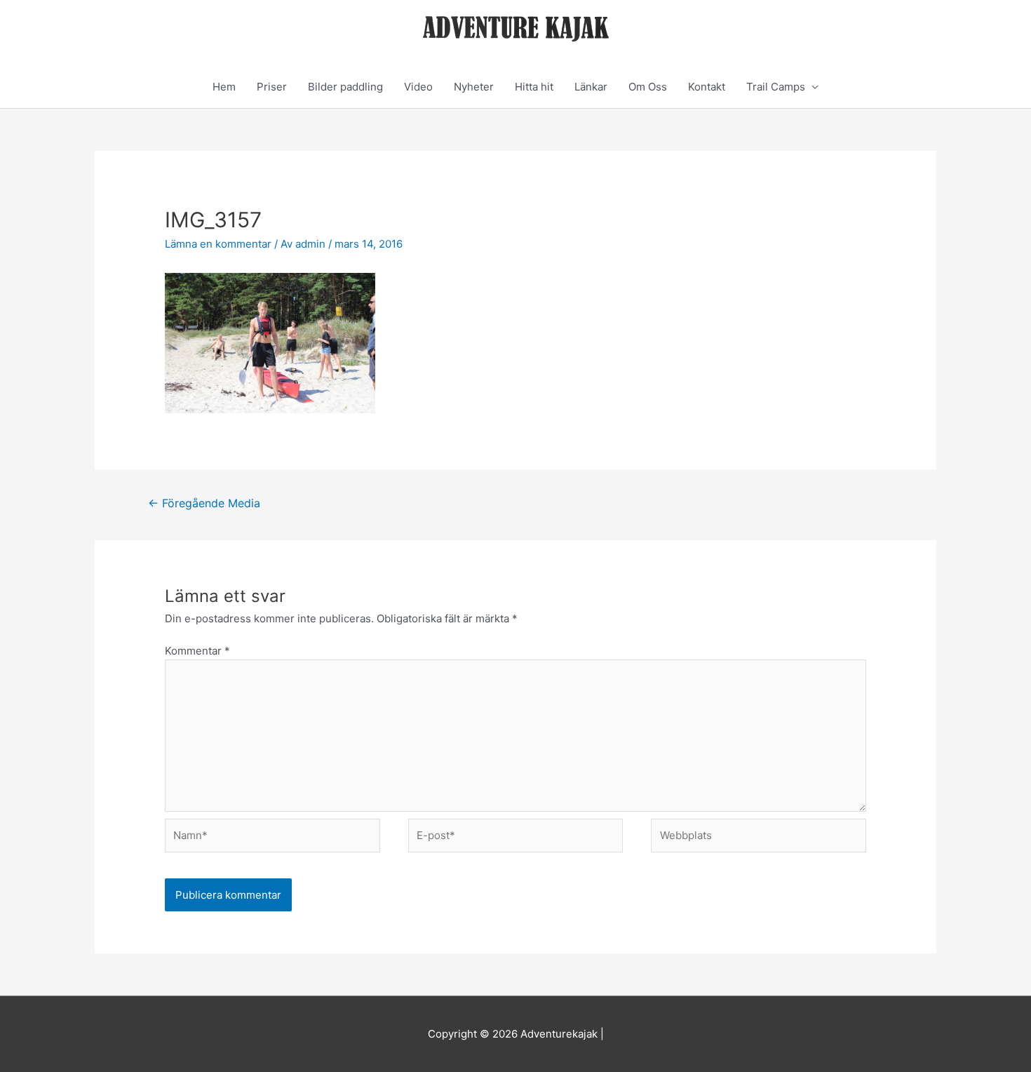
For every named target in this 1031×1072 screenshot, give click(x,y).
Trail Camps (775, 86)
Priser (272, 86)
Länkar (590, 86)
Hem (224, 86)
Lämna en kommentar (218, 243)
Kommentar (197, 650)
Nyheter (474, 86)
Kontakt (706, 86)
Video (418, 86)
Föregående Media (204, 503)
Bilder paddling (345, 86)
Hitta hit (534, 86)
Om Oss (647, 86)
